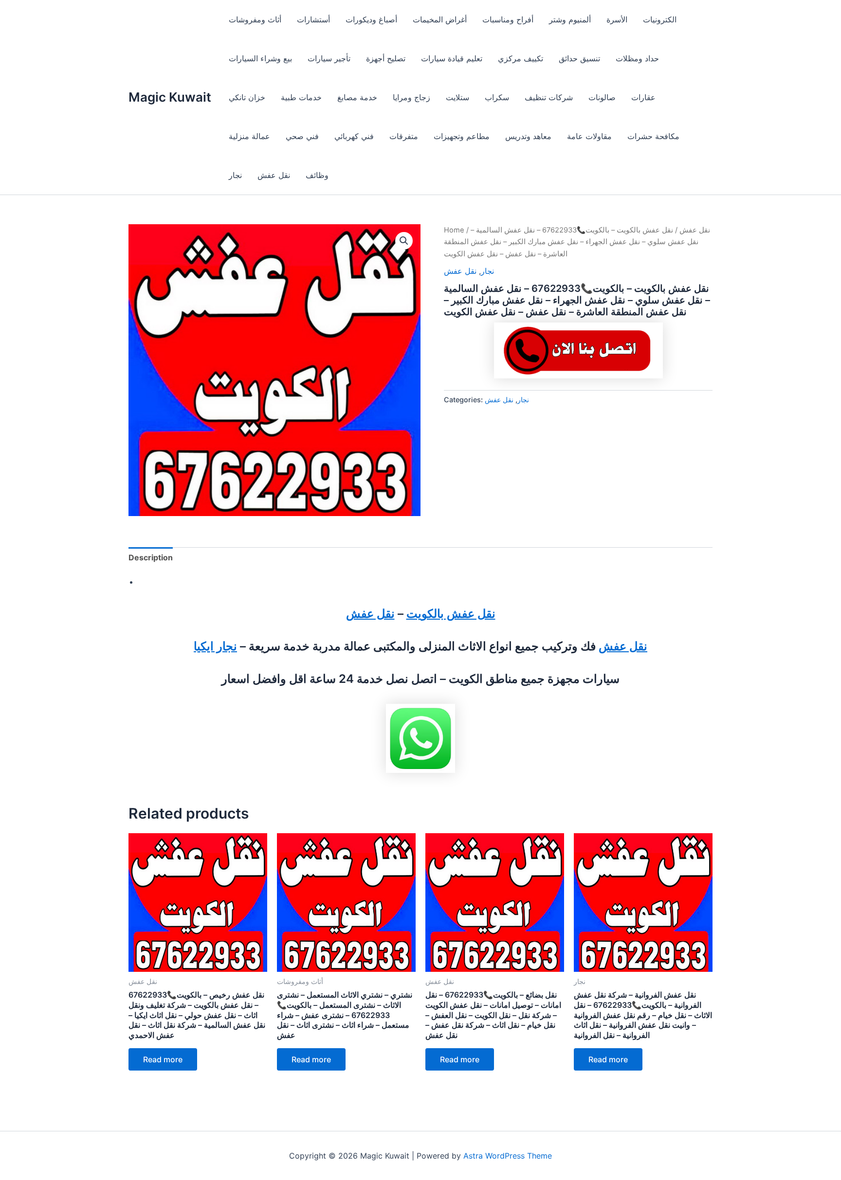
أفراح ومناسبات (507, 19)
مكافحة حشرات (653, 136)
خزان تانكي (247, 97)
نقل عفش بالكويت (450, 614)
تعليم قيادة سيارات (451, 58)
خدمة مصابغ (357, 97)
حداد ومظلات (637, 58)
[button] (404, 241)
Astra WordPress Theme (507, 1156)
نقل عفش (273, 175)
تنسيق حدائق (579, 58)
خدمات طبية (301, 97)
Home (454, 230)
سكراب (497, 97)
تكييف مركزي (520, 58)
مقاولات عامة (589, 136)
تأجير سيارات (329, 58)
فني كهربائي (354, 136)
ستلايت (457, 97)
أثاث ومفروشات (255, 19)
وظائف (317, 175)
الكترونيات (659, 19)
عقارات (643, 97)
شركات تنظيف (549, 97)
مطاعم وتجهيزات (462, 136)
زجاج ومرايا (411, 97)
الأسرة (616, 19)
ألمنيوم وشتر (570, 19)
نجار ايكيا (215, 646)
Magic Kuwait (169, 97)
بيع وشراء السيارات (260, 58)
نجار (235, 175)
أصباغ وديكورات (371, 19)
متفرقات (403, 136)
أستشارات (313, 19)
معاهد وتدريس (528, 136)
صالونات (602, 97)
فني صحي (302, 136)
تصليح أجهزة (385, 58)
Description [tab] (150, 557)
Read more (163, 1059)
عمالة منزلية (249, 136)
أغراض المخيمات (440, 19)
